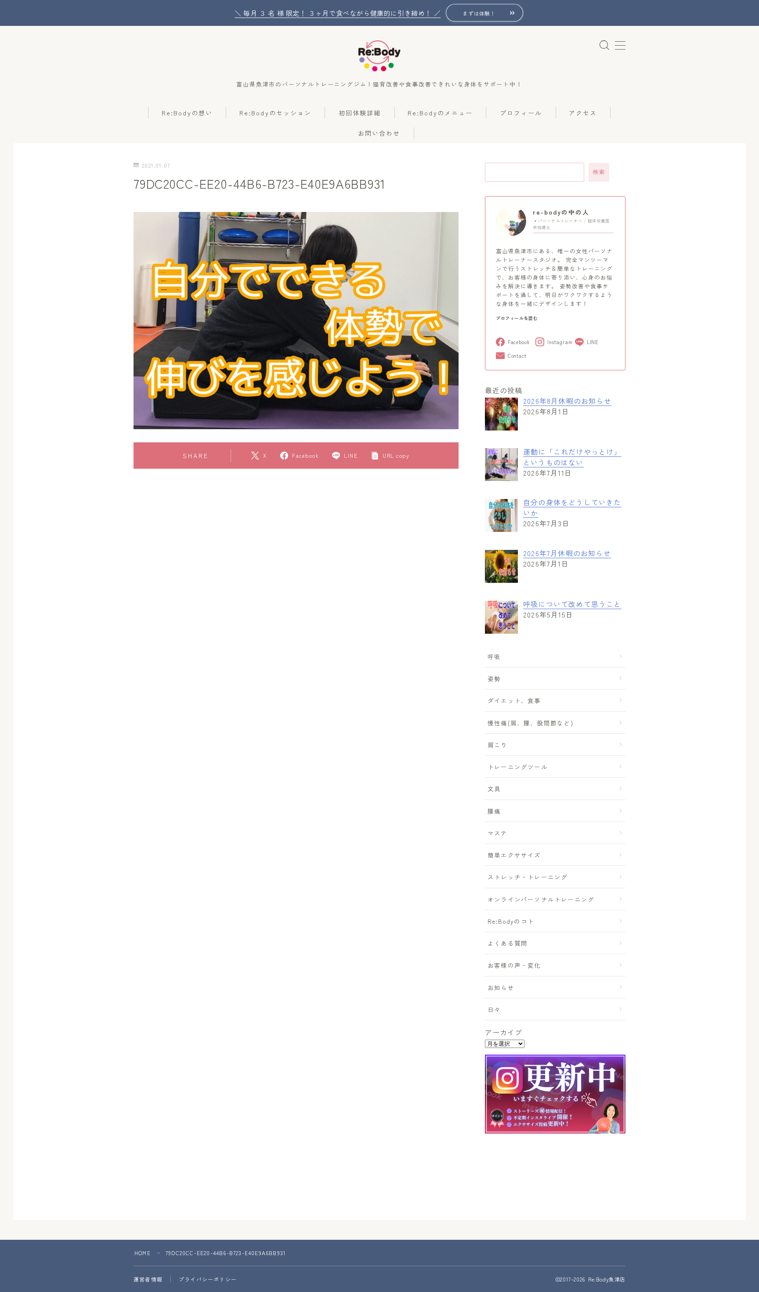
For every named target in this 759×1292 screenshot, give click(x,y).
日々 (494, 1009)
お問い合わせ (379, 133)
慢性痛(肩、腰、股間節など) (530, 722)
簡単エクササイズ (514, 855)
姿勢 (494, 678)
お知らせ (501, 987)
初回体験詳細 (360, 112)
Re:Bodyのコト (511, 921)
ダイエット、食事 (514, 700)
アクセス (583, 112)
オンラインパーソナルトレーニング (541, 899)
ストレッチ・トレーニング (527, 876)
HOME (142, 1252)
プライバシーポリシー (208, 1279)
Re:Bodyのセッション (275, 112)
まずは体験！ (479, 13)
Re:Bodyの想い (187, 112)
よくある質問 (508, 943)
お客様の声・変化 (514, 965)
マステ (498, 833)
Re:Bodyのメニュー (440, 112)
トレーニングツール (518, 766)
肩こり (498, 744)
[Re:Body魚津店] (379, 56)
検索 (599, 172)
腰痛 (494, 811)
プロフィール (521, 112)
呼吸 (494, 656)
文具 (494, 788)
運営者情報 (148, 1279)
